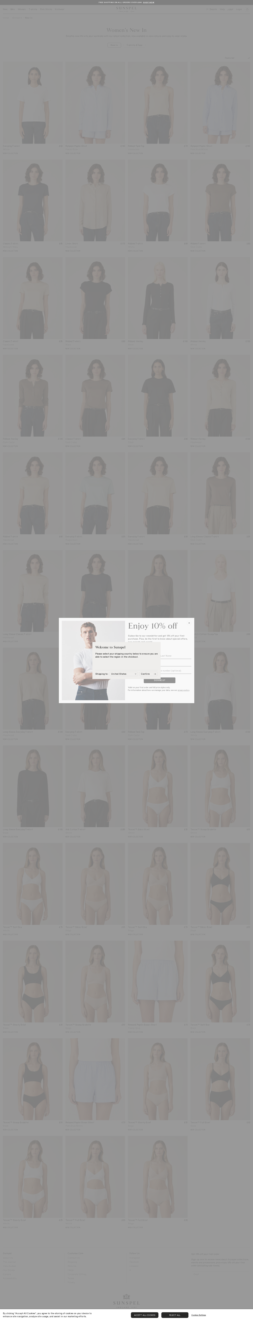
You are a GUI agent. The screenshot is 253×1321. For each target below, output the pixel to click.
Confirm (145, 674)
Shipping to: (101, 674)
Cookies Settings (198, 1315)
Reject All (175, 1315)
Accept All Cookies (144, 1315)
